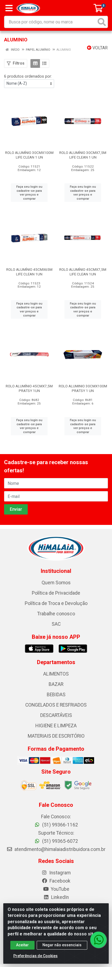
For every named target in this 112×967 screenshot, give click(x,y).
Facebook (59, 881)
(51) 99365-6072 (59, 841)
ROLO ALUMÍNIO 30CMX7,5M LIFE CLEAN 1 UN (82, 154)
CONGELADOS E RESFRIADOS (56, 705)
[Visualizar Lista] (44, 63)
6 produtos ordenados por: (28, 76)
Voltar (99, 47)
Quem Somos (56, 582)
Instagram (59, 872)
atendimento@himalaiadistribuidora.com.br (59, 849)
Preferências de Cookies (35, 956)
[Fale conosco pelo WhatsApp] (98, 940)
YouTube (59, 889)
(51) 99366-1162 (59, 825)
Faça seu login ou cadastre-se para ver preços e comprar (29, 192)
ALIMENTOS (56, 674)
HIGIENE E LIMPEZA (56, 725)
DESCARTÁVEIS (56, 715)
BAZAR (56, 684)
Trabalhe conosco (56, 613)
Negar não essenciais (62, 945)
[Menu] (9, 8)
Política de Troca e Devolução (56, 603)
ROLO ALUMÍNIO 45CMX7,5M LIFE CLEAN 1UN (82, 271)
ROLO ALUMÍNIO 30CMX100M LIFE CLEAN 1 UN (29, 154)
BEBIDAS (56, 694)
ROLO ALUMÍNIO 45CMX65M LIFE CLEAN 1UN (29, 271)
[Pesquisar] (101, 22)
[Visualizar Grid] (35, 63)
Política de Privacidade (56, 593)
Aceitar (22, 945)
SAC (56, 624)
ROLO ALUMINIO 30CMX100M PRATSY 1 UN (83, 388)
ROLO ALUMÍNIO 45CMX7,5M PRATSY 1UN (29, 388)
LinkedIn (59, 897)
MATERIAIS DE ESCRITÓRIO (56, 736)
